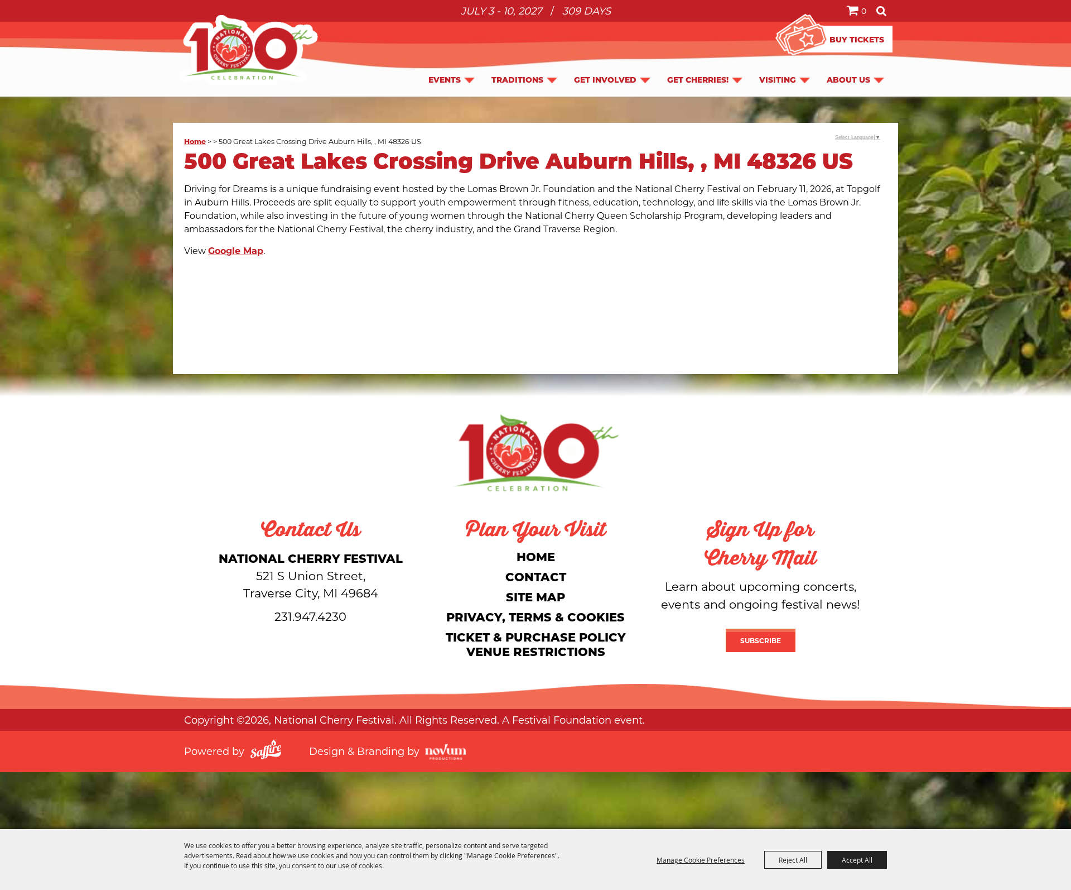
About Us (848, 79)
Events (444, 79)
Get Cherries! (698, 79)
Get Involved (605, 79)
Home (195, 141)
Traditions (517, 79)
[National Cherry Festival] (248, 49)
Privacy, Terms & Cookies (535, 617)
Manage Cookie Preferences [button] (701, 859)
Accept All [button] (857, 859)
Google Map (235, 250)
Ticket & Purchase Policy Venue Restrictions (536, 644)
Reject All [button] (793, 859)
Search (881, 11)
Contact (535, 576)
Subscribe (760, 640)
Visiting (777, 79)
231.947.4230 (310, 616)
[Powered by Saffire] (265, 751)
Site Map (535, 596)
